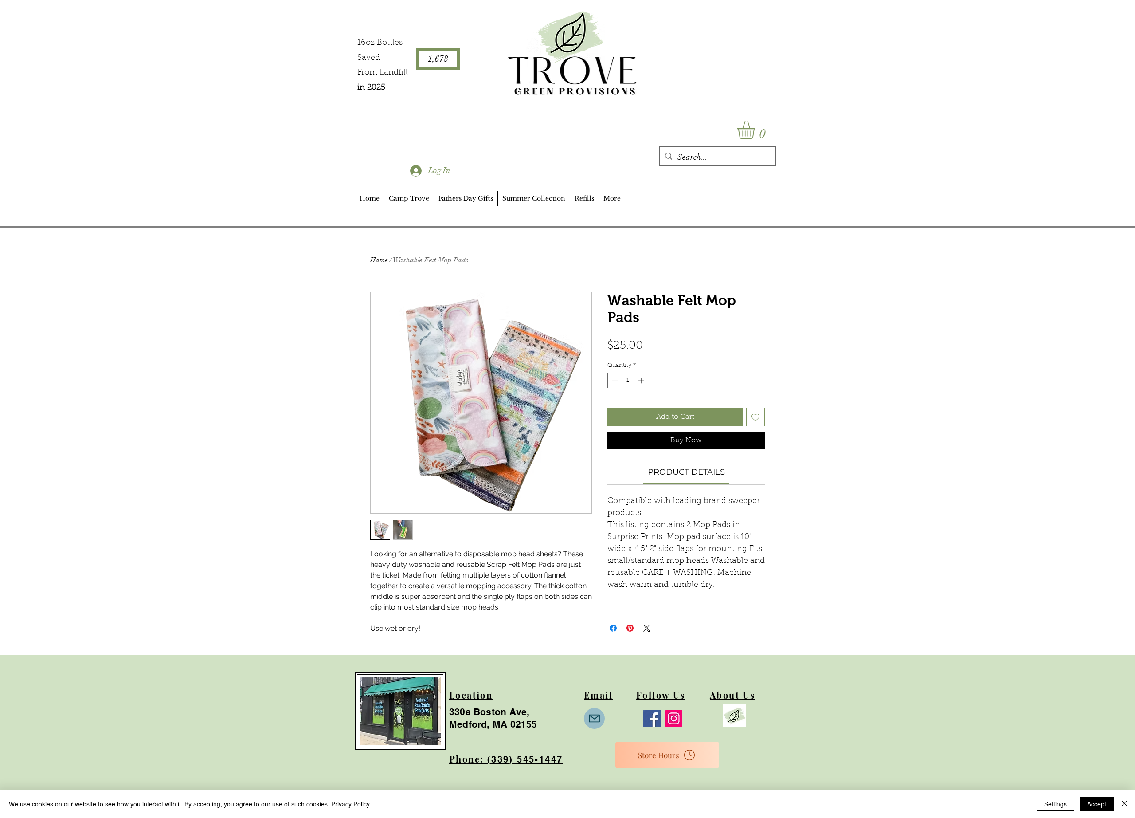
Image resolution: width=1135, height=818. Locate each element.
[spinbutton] (628, 380)
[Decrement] (614, 380)
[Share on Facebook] (613, 628)
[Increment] (642, 380)
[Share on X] (647, 628)
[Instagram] (673, 718)
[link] (686, 472)
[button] (756, 130)
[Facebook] (652, 718)
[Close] (1124, 804)
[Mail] (594, 718)
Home (379, 260)
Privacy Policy (350, 803)
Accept (1096, 803)
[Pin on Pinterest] (630, 628)
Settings (1055, 803)
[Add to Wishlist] (755, 417)
